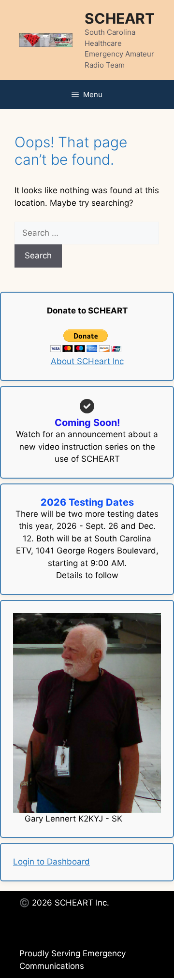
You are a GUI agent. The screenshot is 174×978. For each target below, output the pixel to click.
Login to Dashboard (51, 861)
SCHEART (120, 18)
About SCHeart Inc (87, 361)
